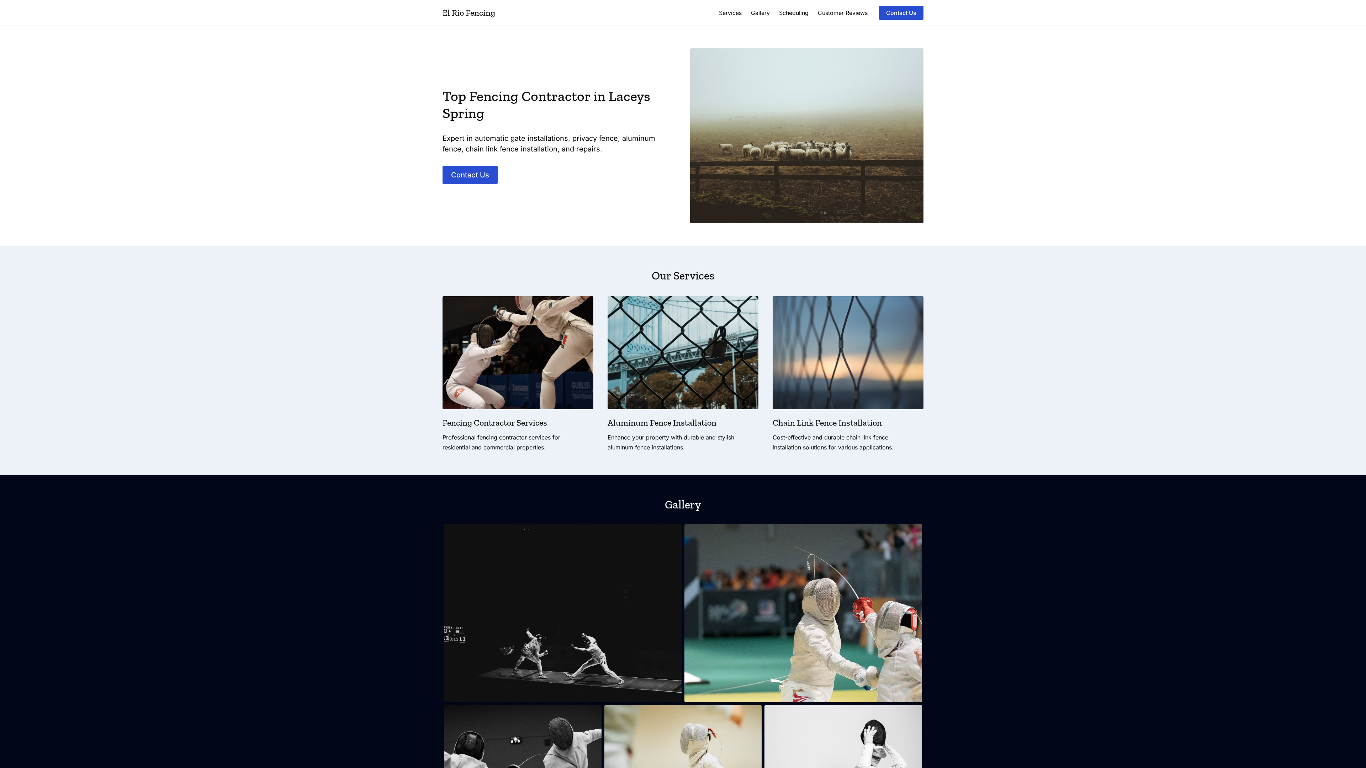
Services (730, 12)
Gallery (760, 12)
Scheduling (794, 12)
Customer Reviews (843, 12)
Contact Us (901, 12)
